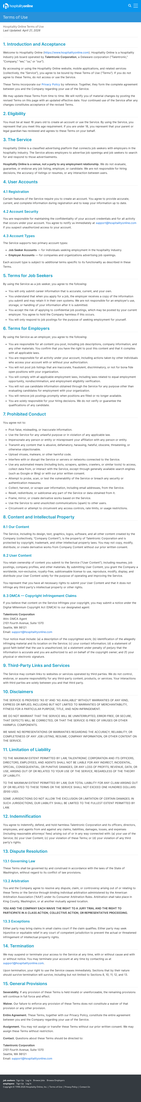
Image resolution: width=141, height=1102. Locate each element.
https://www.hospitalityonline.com (66, 52)
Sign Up (20, 1080)
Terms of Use (55, 1086)
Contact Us (85, 1086)
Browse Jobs (39, 1080)
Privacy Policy (51, 84)
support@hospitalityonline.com (116, 223)
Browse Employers (56, 1080)
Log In (28, 1080)
